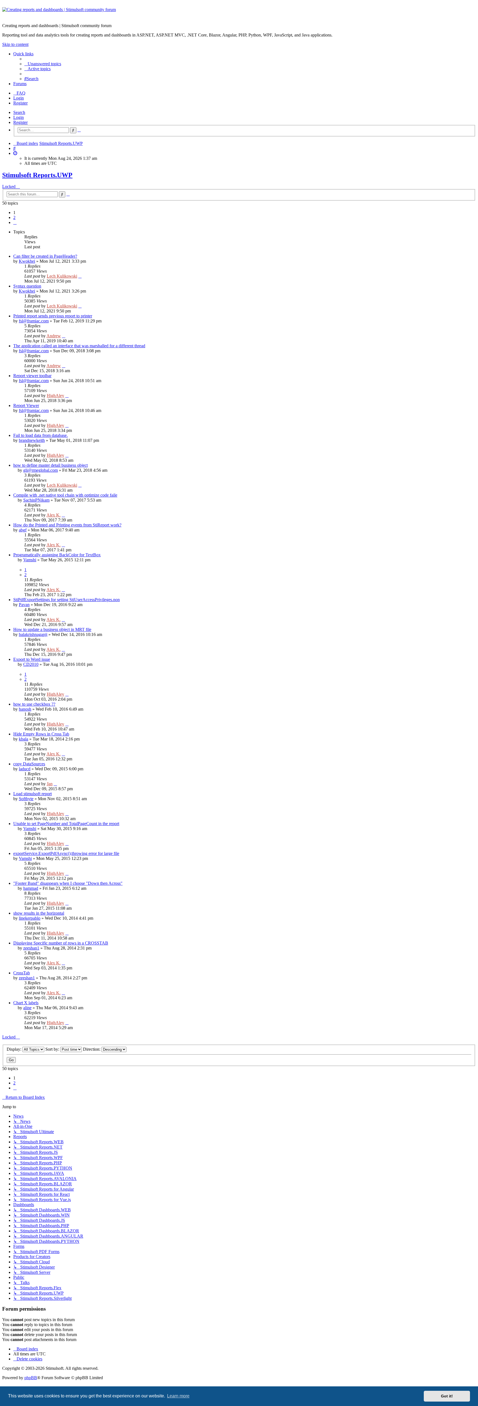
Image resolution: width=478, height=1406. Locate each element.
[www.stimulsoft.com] (239, 13)
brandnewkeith (32, 440)
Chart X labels (25, 1002)
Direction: (92, 1049)
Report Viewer (26, 405)
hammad (30, 888)
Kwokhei (27, 261)
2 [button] (14, 217)
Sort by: (52, 1049)
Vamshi (29, 559)
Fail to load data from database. (40, 435)
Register (20, 122)
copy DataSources (29, 763)
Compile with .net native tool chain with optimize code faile (65, 495)
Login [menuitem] (18, 98)
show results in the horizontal (38, 913)
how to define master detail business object (50, 465)
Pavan (24, 604)
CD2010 (30, 664)
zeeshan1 (31, 948)
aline (27, 1007)
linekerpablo (29, 918)
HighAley (55, 395)
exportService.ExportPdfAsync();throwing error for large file (66, 853)
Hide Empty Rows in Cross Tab (41, 734)
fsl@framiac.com (34, 321)
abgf (23, 530)
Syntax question (27, 286)
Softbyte (26, 798)
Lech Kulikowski (62, 276)
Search (19, 112)
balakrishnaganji (33, 634)
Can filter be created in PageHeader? (45, 256)
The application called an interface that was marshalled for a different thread (79, 345)
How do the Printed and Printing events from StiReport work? (67, 525)
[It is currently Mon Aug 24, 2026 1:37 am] (15, 153)
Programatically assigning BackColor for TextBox (57, 554)
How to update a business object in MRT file (52, 629)
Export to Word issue (31, 659)
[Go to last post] (80, 276)
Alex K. (53, 515)
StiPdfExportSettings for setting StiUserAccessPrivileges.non (66, 599)
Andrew (53, 335)
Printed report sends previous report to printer (52, 316)
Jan (50, 783)
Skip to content (15, 44)
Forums (20, 83)
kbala (23, 739)
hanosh (25, 709)
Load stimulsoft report (32, 793)
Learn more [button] (178, 1396)
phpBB (30, 1377)
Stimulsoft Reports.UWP (37, 175)
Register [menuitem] (20, 103)
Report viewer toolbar (32, 375)
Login (18, 117)
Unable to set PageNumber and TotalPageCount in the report (66, 823)
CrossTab (21, 973)
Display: (14, 1049)
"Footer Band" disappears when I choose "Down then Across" (68, 883)
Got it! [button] (447, 1396)
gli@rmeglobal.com (40, 470)
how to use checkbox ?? (34, 704)
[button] (15, 222)
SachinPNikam (36, 500)
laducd (24, 768)
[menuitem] (42, 63)
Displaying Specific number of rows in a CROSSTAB (60, 943)
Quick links (23, 53)
